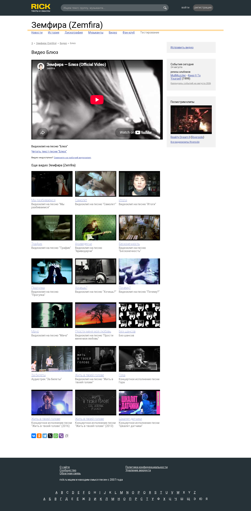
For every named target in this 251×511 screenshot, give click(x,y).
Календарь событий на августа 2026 (191, 83)
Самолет (81, 200)
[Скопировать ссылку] (66, 435)
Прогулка (38, 288)
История (53, 32)
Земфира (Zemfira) (67, 25)
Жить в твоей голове (89, 375)
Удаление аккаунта (138, 470)
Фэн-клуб (129, 32)
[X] (50, 435)
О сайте (65, 467)
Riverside (197, 137)
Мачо (35, 331)
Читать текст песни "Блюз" (49, 151)
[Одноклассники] (39, 435)
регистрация (203, 7)
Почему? (125, 288)
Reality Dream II (180, 137)
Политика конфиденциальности (147, 467)
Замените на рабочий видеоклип (72, 157)
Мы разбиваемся (43, 200)
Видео (113, 32)
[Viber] (61, 435)
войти (185, 7)
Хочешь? (81, 288)
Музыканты (95, 32)
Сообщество (68, 470)
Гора (122, 375)
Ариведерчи (83, 244)
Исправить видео (182, 47)
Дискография (74, 32)
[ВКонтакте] (33, 435)
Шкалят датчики (130, 419)
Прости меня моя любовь (93, 331)
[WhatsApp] (55, 435)
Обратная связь (70, 473)
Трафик (36, 244)
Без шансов (127, 331)
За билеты (38, 375)
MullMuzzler (178, 75)
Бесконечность (129, 244)
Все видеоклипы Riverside (185, 142)
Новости (37, 32)
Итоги (123, 200)
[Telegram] (44, 435)
